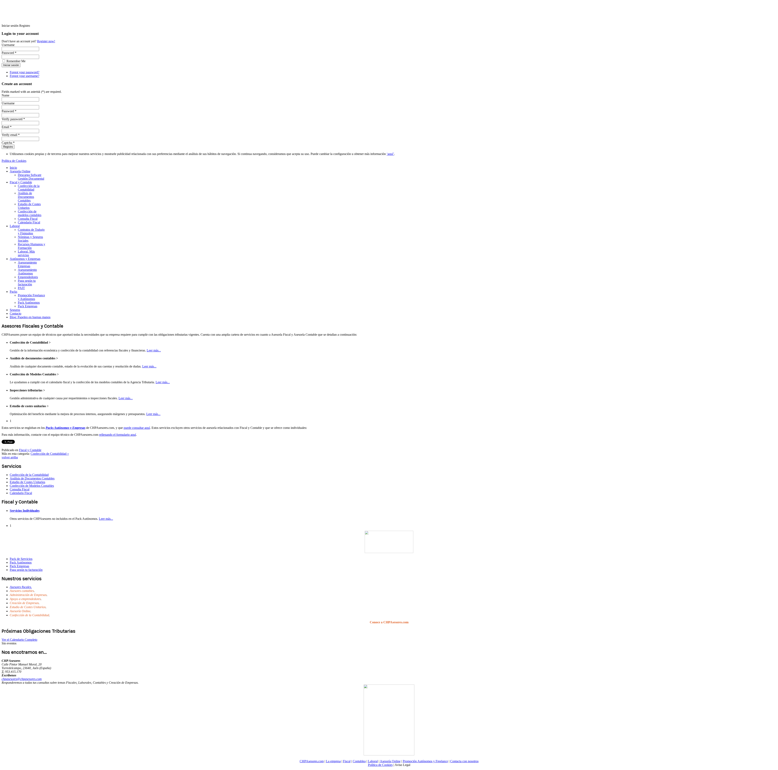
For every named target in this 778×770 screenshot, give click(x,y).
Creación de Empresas (24, 603)
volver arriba (10, 457)
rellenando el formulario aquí (117, 434)
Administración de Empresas (28, 595)
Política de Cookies (14, 160)
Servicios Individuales (25, 510)
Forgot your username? (24, 76)
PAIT (21, 288)
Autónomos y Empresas (25, 259)
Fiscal (347, 761)
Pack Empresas (27, 306)
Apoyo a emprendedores (25, 599)
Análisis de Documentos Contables (26, 196)
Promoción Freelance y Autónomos (31, 297)
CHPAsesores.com (312, 761)
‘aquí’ (390, 154)
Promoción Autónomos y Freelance (425, 761)
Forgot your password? (24, 72)
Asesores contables (22, 591)
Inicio (13, 167)
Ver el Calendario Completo (19, 639)
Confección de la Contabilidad (29, 187)
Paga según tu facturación (27, 282)
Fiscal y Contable (21, 182)
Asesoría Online (20, 171)
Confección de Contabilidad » (50, 453)
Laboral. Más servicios (26, 253)
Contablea (359, 761)
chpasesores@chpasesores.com (22, 679)
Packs (13, 291)
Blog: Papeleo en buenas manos (30, 317)
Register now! (46, 41)
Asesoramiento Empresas (27, 264)
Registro (8, 146)
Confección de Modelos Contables (32, 485)
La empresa (333, 761)
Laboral (15, 226)
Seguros (15, 310)
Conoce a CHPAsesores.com (389, 622)
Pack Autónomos (29, 302)
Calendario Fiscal (29, 222)
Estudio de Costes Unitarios (29, 205)
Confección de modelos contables (29, 213)
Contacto (15, 313)
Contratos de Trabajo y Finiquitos (31, 231)
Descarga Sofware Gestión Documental (31, 176)
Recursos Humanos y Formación (31, 246)
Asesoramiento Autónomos (27, 271)
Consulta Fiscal (27, 218)
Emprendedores (28, 277)
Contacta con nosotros (464, 761)
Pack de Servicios (21, 559)
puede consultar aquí (137, 427)
